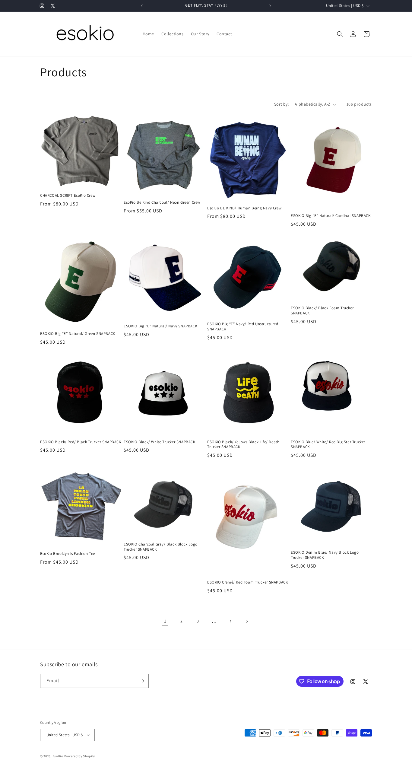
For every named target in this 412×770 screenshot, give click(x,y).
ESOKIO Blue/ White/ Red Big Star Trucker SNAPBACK (328, 445)
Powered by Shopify (79, 756)
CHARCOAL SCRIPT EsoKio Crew (67, 195)
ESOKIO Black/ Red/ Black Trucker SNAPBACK (80, 442)
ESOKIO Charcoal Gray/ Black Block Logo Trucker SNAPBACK (161, 547)
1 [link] (165, 621)
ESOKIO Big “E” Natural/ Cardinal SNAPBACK (331, 215)
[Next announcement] (270, 5)
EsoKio (57, 756)
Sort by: (281, 104)
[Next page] (246, 621)
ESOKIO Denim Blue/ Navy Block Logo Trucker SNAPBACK (325, 555)
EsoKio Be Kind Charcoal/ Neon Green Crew (162, 202)
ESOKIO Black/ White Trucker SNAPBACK (159, 442)
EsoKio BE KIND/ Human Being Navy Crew (244, 208)
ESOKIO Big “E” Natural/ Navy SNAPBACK (160, 326)
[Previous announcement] (141, 5)
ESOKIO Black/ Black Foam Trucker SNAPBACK (322, 311)
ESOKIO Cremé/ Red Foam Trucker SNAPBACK (247, 582)
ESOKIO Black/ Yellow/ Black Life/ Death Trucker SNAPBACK (243, 445)
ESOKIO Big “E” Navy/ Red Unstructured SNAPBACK (242, 327)
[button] (340, 34)
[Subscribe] (141, 681)
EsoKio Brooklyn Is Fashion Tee (67, 553)
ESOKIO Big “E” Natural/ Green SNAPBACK (77, 333)
